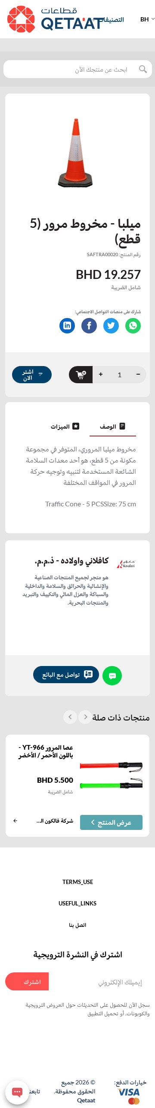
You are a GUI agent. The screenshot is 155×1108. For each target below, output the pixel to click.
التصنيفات (111, 19)
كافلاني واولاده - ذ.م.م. (71, 560)
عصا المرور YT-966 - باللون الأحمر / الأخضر (46, 751)
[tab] (113, 426)
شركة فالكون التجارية (54, 820)
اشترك (32, 981)
